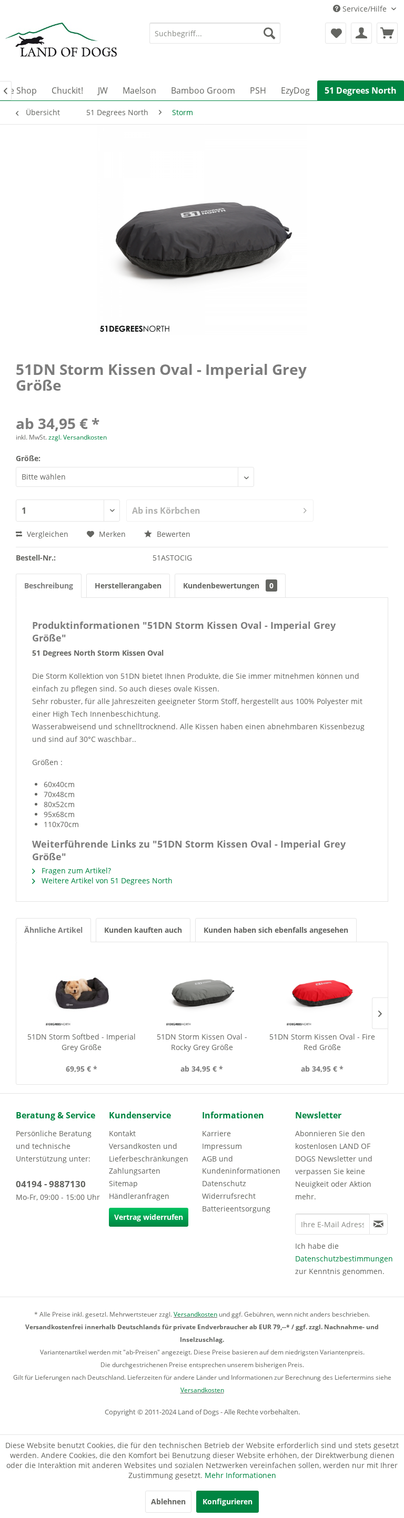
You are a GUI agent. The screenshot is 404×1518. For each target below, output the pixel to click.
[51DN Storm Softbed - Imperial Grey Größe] (82, 989)
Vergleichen (46, 534)
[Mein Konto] (361, 33)
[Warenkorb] (387, 33)
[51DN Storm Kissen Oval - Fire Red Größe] (322, 989)
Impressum (222, 1146)
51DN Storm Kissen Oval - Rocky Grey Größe (202, 1042)
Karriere (216, 1133)
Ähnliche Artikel (53, 930)
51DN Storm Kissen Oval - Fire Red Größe (322, 1042)
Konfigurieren (227, 1501)
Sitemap (123, 1183)
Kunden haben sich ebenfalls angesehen (276, 930)
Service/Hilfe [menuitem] (364, 9)
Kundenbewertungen (228, 585)
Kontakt (122, 1133)
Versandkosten (195, 1314)
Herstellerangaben (128, 585)
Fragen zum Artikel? (75, 870)
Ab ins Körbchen (166, 510)
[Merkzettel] (335, 33)
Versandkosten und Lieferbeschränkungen (148, 1152)
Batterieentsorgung (236, 1209)
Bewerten (172, 534)
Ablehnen (168, 1501)
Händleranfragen (139, 1196)
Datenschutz (224, 1183)
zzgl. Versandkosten (77, 437)
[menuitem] (215, 33)
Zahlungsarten (134, 1171)
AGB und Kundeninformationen (241, 1165)
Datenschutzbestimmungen (344, 1259)
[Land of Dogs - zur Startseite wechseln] (61, 49)
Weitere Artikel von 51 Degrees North (106, 880)
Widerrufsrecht (229, 1196)
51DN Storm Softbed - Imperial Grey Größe (81, 1042)
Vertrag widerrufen (148, 1217)
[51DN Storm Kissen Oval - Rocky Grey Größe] (202, 989)
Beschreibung (48, 585)
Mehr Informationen (240, 1475)
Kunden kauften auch (143, 930)
